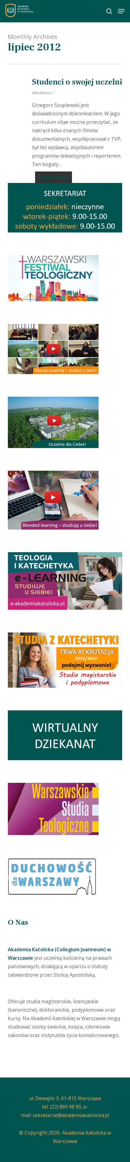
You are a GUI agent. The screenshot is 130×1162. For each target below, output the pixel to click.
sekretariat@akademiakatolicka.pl (71, 1115)
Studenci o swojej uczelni (77, 82)
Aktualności (42, 92)
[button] (121, 11)
